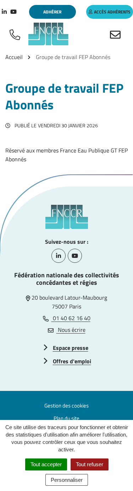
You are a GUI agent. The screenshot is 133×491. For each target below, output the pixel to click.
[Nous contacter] (117, 34)
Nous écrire (70, 329)
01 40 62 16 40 (70, 318)
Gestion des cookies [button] (66, 406)
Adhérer (52, 11)
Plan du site (66, 418)
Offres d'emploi (72, 361)
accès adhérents (112, 11)
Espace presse (70, 347)
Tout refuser (89, 464)
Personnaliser (67, 480)
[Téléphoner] (16, 34)
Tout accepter (46, 464)
